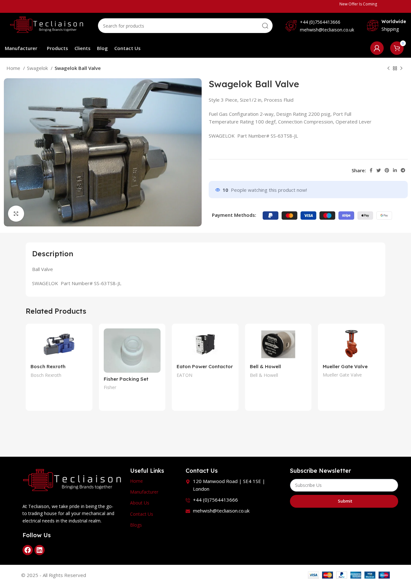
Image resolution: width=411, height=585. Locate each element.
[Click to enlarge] (16, 214)
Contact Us (141, 514)
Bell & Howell (264, 375)
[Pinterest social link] (387, 170)
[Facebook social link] (371, 170)
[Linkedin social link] (395, 170)
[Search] (265, 25)
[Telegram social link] (403, 170)
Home (14, 68)
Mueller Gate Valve (345, 366)
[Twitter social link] (378, 170)
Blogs (136, 525)
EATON (184, 375)
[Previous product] (388, 68)
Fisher (110, 387)
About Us (139, 503)
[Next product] (401, 68)
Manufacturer (144, 492)
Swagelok (38, 68)
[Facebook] (27, 550)
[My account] (377, 48)
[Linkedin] (39, 550)
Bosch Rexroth (46, 375)
